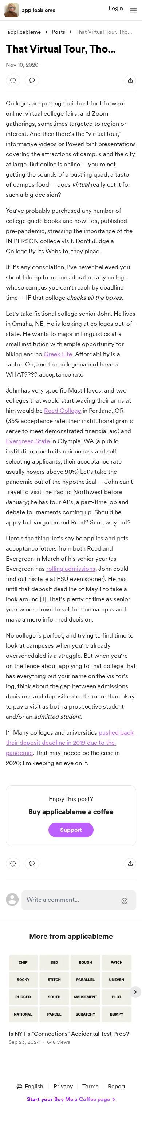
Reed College (62, 410)
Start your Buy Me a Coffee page (68, 1099)
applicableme (38, 10)
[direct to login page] (78, 900)
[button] (133, 10)
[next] (135, 992)
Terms (90, 1086)
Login (116, 8)
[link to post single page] (71, 1000)
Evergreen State (28, 441)
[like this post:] (13, 80)
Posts (58, 32)
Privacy (63, 1086)
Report (116, 1086)
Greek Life (58, 354)
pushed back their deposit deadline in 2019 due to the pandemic (70, 742)
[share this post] (130, 80)
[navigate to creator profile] (11, 10)
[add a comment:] (32, 80)
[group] (71, 1003)
